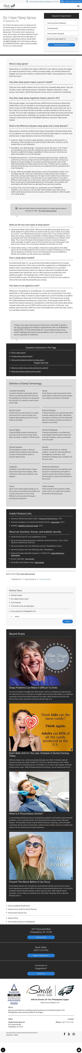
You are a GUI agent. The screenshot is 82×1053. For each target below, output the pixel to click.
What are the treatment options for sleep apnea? (27, 360)
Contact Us (41, 974)
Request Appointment (41, 955)
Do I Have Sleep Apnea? (48, 211)
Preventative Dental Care (17, 913)
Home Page (55, 522)
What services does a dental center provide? (26, 371)
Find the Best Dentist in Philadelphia (21, 922)
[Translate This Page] (79, 1050)
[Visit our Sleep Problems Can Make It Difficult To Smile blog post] (41, 685)
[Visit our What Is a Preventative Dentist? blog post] (39, 811)
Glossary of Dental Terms (48, 519)
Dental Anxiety (16, 595)
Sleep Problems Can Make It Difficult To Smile (33, 687)
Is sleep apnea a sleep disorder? (22, 356)
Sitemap (16, 1035)
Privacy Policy (9, 1035)
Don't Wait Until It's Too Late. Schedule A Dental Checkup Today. (39, 754)
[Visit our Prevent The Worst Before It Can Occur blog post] (41, 879)
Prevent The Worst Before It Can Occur (29, 882)
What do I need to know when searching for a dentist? (29, 368)
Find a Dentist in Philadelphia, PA (23, 611)
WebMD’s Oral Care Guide (28, 526)
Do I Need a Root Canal (19, 599)
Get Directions (41, 937)
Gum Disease (16, 602)
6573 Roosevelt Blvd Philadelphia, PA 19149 (43, 2)
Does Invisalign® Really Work (19, 906)
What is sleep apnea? (18, 353)
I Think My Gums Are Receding (22, 606)
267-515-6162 (23, 327)
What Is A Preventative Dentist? (26, 813)
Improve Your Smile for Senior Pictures (22, 909)
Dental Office (13, 918)
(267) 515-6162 (11, 41)
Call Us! (73, 1)
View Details (29, 559)
